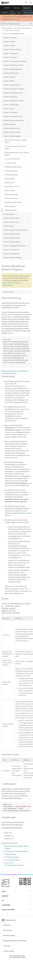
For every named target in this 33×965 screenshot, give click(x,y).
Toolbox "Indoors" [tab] (9, 108)
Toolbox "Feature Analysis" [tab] (12, 85)
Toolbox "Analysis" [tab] (10, 41)
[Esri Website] (5, 2)
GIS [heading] (3, 900)
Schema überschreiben (11, 198)
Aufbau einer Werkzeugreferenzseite (13, 33)
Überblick (7, 8)
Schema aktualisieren (11, 210)
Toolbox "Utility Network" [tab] (12, 253)
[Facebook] (21, 879)
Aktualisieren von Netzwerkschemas (16, 851)
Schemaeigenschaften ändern (13, 167)
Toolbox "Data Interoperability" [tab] (13, 65)
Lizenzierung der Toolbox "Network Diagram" (15, 147)
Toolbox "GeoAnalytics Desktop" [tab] (14, 89)
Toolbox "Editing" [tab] (9, 81)
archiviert (27, 276)
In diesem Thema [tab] (7, 292)
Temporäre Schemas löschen (13, 202)
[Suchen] (26, 2)
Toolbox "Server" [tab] (9, 226)
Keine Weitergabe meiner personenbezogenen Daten (17, 956)
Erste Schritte (12, 13)
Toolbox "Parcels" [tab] (9, 214)
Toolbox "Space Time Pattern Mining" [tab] (15, 230)
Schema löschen (9, 182)
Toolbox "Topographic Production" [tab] (15, 246)
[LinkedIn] (29, 879)
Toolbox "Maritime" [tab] (10, 124)
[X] (25, 879)
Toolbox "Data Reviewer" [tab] (11, 73)
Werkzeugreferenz (7, 28)
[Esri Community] (21, 883)
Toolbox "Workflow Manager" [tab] (13, 257)
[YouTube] (29, 883)
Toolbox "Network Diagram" (11, 30)
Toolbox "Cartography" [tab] (11, 53)
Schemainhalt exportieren (12, 186)
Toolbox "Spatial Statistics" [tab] (12, 238)
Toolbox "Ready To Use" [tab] (11, 222)
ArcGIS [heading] (4, 891)
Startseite (5, 12)
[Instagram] (25, 883)
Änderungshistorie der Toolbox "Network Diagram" (17, 154)
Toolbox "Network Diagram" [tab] (12, 136)
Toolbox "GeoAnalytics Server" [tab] (13, 93)
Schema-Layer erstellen (11, 194)
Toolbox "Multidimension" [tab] (12, 128)
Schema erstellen (10, 179)
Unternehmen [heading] (6, 905)
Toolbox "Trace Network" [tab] (12, 250)
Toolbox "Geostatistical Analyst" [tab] (14, 101)
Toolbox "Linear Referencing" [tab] (13, 116)
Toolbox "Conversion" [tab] (11, 57)
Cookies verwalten (8, 951)
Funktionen (16, 8)
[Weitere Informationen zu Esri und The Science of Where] (5, 883)
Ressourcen (27, 8)
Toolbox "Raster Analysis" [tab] (12, 218)
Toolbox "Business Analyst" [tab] (12, 49)
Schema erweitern (10, 190)
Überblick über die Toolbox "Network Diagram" (16, 141)
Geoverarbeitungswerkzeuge (22, 28)
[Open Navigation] (30, 2)
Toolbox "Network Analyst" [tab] (12, 132)
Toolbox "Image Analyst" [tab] (11, 105)
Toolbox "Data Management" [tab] (13, 69)
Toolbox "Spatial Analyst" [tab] (12, 234)
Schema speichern (10, 206)
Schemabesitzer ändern (11, 175)
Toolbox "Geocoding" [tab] (11, 97)
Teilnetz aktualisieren (18, 513)
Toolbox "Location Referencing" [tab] (14, 120)
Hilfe (19, 12)
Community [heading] (5, 896)
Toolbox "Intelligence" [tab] (11, 112)
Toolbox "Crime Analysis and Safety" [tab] (15, 61)
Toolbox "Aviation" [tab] (10, 45)
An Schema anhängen (11, 171)
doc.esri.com (15, 19)
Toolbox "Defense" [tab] (10, 77)
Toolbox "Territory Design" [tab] (12, 242)
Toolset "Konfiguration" (13, 159)
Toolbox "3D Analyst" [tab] (10, 37)
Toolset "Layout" (11, 163)
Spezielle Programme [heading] (8, 909)
